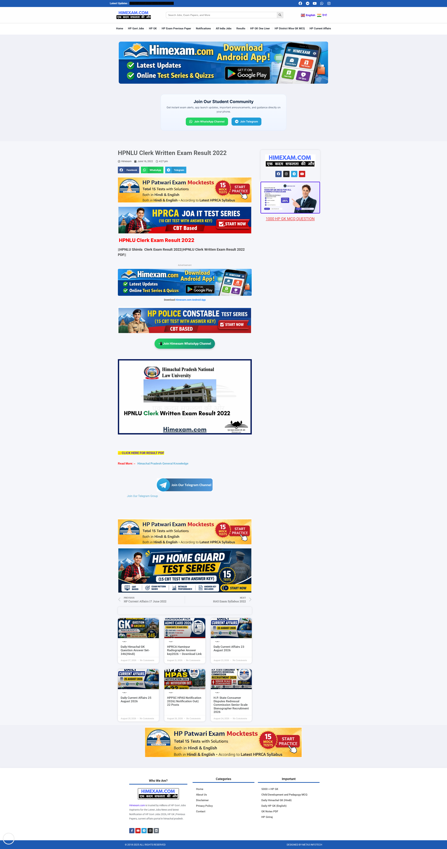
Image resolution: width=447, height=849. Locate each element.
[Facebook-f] (131, 830)
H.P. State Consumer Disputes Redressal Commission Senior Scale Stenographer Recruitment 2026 (231, 705)
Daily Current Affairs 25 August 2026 (136, 699)
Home (119, 28)
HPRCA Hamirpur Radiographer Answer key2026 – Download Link (184, 650)
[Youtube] (314, 3)
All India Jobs (224, 28)
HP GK (153, 28)
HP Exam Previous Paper (176, 28)
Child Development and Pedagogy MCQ (284, 794)
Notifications (203, 28)
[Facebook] (300, 3)
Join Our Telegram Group (142, 496)
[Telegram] (307, 3)
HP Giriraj (267, 817)
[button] (128, 170)
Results (240, 28)
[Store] (156, 830)
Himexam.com (137, 805)
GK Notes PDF (269, 811)
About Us (201, 794)
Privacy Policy (204, 805)
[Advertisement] (290, 427)
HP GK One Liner (260, 28)
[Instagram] (328, 3)
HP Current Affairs (320, 28)
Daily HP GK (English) (274, 805)
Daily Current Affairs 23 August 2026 (229, 648)
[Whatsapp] (321, 3)
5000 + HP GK (269, 789)
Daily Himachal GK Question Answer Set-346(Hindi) (135, 650)
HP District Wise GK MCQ (290, 28)
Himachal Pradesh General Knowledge (162, 463)
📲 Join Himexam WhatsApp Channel (184, 343)
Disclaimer (202, 800)
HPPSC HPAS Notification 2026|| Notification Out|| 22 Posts (184, 701)
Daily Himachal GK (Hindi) (276, 800)
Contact (200, 811)
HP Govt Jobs (136, 28)
